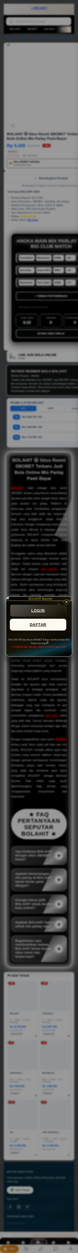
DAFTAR (38, 624)
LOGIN (38, 610)
